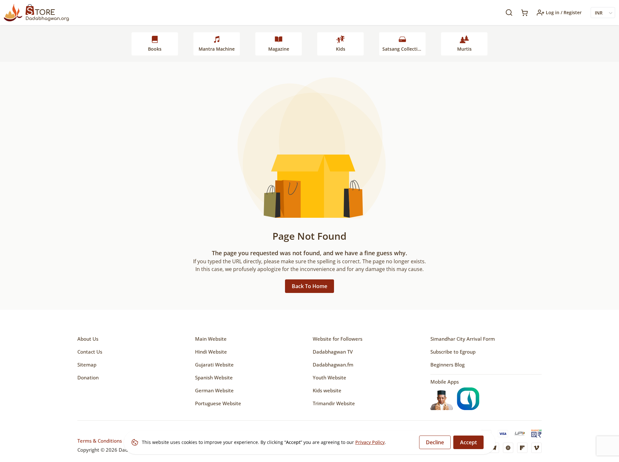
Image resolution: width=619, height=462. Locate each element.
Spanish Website (214, 377)
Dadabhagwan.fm (333, 364)
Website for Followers (337, 339)
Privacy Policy (370, 442)
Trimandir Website (334, 403)
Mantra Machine (217, 49)
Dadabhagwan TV (333, 351)
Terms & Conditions (99, 440)
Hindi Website (211, 351)
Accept (468, 442)
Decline (435, 442)
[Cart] (524, 12)
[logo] (36, 12)
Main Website (211, 339)
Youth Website (329, 377)
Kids (340, 49)
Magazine (278, 49)
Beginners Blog (447, 364)
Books (155, 49)
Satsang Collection (402, 49)
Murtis (464, 49)
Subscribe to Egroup (453, 351)
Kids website (327, 390)
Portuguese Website (218, 403)
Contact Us (89, 351)
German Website (214, 390)
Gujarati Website (214, 364)
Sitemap (86, 364)
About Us (87, 339)
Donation (88, 377)
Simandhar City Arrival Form (462, 339)
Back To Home (309, 286)
